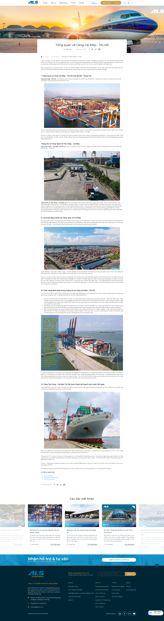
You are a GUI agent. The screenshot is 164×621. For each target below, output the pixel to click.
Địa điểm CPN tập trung (51, 477)
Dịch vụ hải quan (49, 479)
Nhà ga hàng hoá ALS (102, 586)
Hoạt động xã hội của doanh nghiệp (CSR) (81, 593)
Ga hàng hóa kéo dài (101, 589)
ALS (33, 3)
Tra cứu (116, 3)
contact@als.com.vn (37, 607)
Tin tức (73, 3)
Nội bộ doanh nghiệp (118, 586)
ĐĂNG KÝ (130, 574)
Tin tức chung (55, 56)
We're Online (157, 613)
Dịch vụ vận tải (48, 476)
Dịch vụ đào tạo (100, 603)
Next (144, 527)
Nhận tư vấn (106, 3)
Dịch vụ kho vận (100, 593)
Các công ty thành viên (75, 589)
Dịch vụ (53, 3)
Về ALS (45, 3)
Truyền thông (116, 589)
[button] (155, 613)
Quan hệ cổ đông (117, 596)
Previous (20, 527)
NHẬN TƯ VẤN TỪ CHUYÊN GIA (119, 560)
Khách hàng (63, 3)
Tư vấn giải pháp (131, 589)
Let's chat (157, 612)
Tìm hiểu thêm (18, 544)
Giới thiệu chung (73, 586)
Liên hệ (81, 3)
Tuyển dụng (115, 593)
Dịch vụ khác (99, 607)
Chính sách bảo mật (74, 596)
